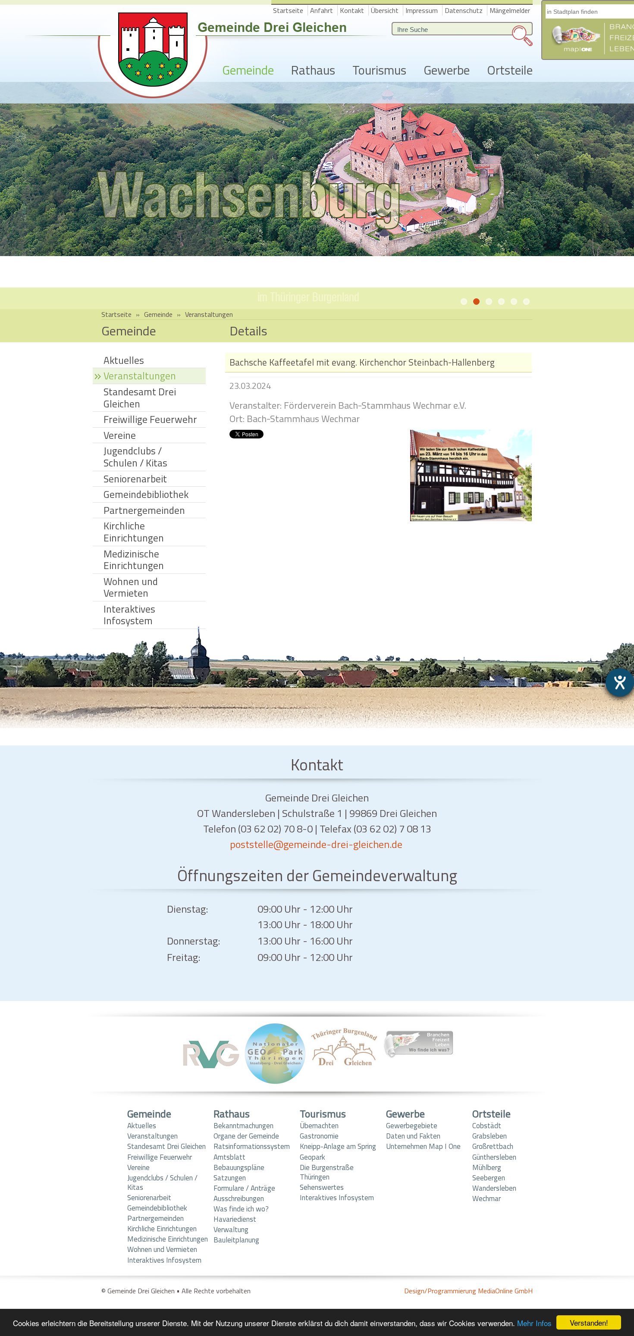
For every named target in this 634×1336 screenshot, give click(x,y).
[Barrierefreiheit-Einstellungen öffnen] (620, 682)
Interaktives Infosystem (129, 615)
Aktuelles (124, 360)
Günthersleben (494, 1157)
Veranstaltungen (209, 314)
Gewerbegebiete (411, 1125)
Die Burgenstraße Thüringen (327, 1172)
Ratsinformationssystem (251, 1146)
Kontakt (352, 10)
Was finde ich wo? (241, 1209)
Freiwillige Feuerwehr (150, 419)
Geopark (312, 1157)
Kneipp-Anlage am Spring (338, 1146)
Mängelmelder (510, 10)
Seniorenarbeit (135, 478)
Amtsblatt (229, 1157)
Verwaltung (230, 1229)
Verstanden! (589, 1322)
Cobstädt (486, 1125)
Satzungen (229, 1178)
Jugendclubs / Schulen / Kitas (135, 456)
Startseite (288, 10)
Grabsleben (489, 1136)
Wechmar (486, 1198)
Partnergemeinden (144, 510)
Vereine (120, 435)
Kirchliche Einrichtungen (134, 531)
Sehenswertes (322, 1187)
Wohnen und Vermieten (131, 587)
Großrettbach (492, 1146)
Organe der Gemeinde (246, 1136)
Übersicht (385, 10)
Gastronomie (319, 1136)
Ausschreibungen (238, 1198)
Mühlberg (486, 1167)
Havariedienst (234, 1219)
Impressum (421, 10)
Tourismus (379, 70)
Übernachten (319, 1125)
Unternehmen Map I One (423, 1146)
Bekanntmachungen (243, 1125)
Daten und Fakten (413, 1136)
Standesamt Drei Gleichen (140, 397)
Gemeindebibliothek (146, 494)
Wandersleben (494, 1188)
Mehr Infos (534, 1322)
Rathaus (313, 70)
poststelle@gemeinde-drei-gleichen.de (316, 844)
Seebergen (488, 1178)
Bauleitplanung (236, 1240)
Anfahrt (321, 10)
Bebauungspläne (238, 1167)
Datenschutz (464, 10)
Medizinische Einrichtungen (134, 559)
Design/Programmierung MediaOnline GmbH (468, 1291)
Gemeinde (248, 70)
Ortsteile (510, 70)
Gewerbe (447, 70)
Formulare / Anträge (244, 1188)
